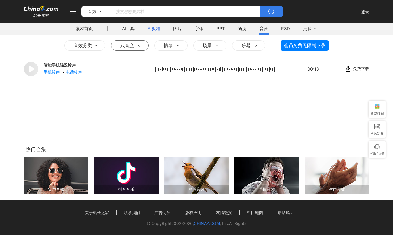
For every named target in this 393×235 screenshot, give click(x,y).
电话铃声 (74, 72)
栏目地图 (255, 212)
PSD (285, 28)
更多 (307, 28)
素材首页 (84, 28)
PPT (220, 28)
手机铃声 (52, 72)
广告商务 (162, 212)
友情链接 (224, 212)
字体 (199, 28)
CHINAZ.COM (207, 223)
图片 (177, 28)
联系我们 (132, 212)
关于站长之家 (97, 212)
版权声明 (193, 212)
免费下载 (361, 68)
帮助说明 (286, 212)
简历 (242, 28)
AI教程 (154, 28)
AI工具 (128, 28)
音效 (264, 28)
